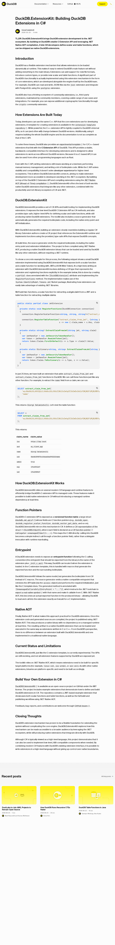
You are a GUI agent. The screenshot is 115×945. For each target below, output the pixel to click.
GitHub (74, 4)
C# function (82, 530)
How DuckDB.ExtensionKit (39, 483)
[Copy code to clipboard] (97, 302)
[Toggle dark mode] (111, 4)
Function (28, 510)
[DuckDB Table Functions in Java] (96, 801)
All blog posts (106, 776)
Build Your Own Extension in (38, 679)
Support (102, 4)
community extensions (64, 94)
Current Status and (38, 646)
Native (23, 609)
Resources (57, 4)
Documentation (40, 4)
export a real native (27, 592)
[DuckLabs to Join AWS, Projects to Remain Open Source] (19, 801)
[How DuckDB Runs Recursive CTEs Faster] (57, 801)
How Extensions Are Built (38, 115)
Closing (28, 716)
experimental (70, 144)
